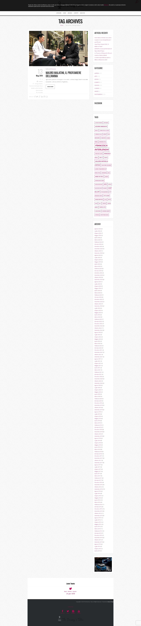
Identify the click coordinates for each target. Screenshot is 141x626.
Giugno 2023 (97, 310)
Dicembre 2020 (98, 376)
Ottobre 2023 (97, 304)
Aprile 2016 (97, 500)
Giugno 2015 (97, 522)
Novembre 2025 (98, 248)
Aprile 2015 (97, 526)
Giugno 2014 (97, 548)
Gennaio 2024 (98, 297)
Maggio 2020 (97, 392)
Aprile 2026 (97, 237)
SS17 (100, 203)
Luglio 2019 (97, 414)
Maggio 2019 (97, 418)
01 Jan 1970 (70, 594)
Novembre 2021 (98, 352)
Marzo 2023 (97, 317)
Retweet (70, 591)
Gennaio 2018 (98, 453)
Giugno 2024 (97, 286)
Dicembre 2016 (98, 482)
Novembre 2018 (98, 431)
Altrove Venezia (98, 122)
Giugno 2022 (97, 337)
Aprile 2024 (97, 290)
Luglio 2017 (97, 467)
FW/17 (101, 157)
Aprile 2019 (97, 420)
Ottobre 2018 (97, 434)
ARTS (95, 76)
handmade (103, 172)
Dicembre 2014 (98, 535)
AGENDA (96, 73)
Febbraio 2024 (98, 295)
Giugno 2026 (97, 233)
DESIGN (96, 79)
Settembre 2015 (98, 515)
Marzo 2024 (97, 292)
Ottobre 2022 (97, 328)
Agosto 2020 (97, 385)
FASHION (96, 85)
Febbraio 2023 (98, 319)
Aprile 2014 (97, 551)
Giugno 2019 (97, 416)
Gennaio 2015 (98, 533)
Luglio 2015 (97, 520)
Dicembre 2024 (98, 273)
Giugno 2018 (97, 442)
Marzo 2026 (97, 240)
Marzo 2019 (97, 423)
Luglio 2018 (97, 440)
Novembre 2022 (98, 326)
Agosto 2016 (97, 491)
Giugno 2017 (97, 469)
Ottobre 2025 (97, 251)
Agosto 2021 (97, 359)
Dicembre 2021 (98, 350)
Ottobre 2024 (97, 277)
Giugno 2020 (97, 390)
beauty (96, 130)
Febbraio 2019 (98, 425)
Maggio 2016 (97, 498)
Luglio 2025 (97, 257)
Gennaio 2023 (98, 321)
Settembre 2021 (98, 356)
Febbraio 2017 (98, 478)
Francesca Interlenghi (34, 86)
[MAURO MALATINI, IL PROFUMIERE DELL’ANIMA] (58, 48)
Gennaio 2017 (98, 480)
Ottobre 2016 (97, 487)
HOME (64, 13)
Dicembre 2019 (98, 403)
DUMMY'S (96, 82)
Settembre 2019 (98, 409)
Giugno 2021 (97, 363)
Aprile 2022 (97, 341)
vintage (97, 214)
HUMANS (41, 81)
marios (106, 176)
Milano (104, 188)
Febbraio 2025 (98, 268)
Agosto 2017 (97, 465)
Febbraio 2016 (98, 504)
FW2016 (105, 157)
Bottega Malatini (38, 83)
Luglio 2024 (97, 284)
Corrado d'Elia (98, 134)
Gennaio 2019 (98, 427)
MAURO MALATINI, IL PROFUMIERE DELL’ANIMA (63, 74)
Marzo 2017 (97, 476)
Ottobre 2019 (97, 407)
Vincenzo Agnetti (106, 211)
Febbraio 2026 (98, 242)
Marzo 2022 (97, 343)
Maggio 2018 (97, 445)
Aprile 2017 (97, 473)
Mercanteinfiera (98, 184)
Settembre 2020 (98, 383)
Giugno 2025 (97, 259)
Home (61, 25)
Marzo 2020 (97, 396)
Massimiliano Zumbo (99, 180)
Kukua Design (110, 601)
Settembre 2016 (98, 489)
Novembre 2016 (98, 484)
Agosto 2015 (97, 517)
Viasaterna (98, 211)
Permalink (40, 92)
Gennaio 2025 (98, 270)
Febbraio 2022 (98, 345)
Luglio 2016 (97, 493)
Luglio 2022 (97, 334)
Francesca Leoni (98, 153)
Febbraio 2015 (98, 531)
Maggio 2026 (97, 235)
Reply (65, 591)
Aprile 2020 (97, 394)
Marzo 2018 (97, 449)
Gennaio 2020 (98, 401)
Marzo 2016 (97, 502)
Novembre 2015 (98, 511)
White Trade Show (104, 214)
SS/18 (105, 199)
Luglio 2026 (97, 231)
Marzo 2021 (97, 370)
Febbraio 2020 (98, 398)
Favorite (74, 591)
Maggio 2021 (97, 365)
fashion (103, 138)
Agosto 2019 (97, 412)
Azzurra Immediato (101, 126)
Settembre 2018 (98, 436)
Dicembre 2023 (98, 299)
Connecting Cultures (104, 130)
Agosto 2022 (97, 332)
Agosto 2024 (97, 281)
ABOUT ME (82, 13)
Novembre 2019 (98, 405)
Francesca (53, 69)
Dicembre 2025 (98, 246)
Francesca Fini (102, 141)
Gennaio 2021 (98, 374)
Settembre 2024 (98, 279)
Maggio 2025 (97, 262)
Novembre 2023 (98, 301)
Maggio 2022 (97, 339)
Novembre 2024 (98, 275)
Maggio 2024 (97, 288)
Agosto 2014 (97, 544)
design (104, 134)
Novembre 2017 (98, 458)
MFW (105, 184)
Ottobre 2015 (97, 513)
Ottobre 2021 (97, 354)
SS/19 (109, 199)
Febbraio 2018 (98, 451)
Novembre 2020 (98, 378)
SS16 (96, 203)
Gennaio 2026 (98, 244)
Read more (50, 86)
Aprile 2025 (97, 264)
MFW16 (109, 184)
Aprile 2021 (97, 367)
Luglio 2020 (97, 387)
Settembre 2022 (98, 330)
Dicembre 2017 (98, 456)
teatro (104, 203)
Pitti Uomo (106, 195)
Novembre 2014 (98, 537)
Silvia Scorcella (39, 90)
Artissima (106, 122)
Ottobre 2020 (97, 381)
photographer (104, 191)
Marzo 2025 (97, 266)
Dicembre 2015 (98, 509)
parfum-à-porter (38, 88)
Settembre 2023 (98, 306)
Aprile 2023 (97, 315)
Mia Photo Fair (98, 188)
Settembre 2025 (98, 253)
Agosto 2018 (97, 438)
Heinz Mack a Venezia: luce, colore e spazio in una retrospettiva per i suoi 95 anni (102, 40)
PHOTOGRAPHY (98, 94)
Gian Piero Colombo (106, 165)
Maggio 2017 (97, 471)
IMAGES (96, 91)
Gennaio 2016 (98, 506)
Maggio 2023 (97, 312)
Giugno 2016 (97, 495)
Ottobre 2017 (97, 460)
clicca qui (106, 5)
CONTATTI (76, 13)
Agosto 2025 (97, 255)
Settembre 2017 (98, 462)
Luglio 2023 (97, 308)
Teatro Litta (102, 207)
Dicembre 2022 (98, 323)
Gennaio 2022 (98, 348)
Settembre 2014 (98, 542)
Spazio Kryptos (99, 199)
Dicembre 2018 (98, 429)
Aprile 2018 (97, 447)
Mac (109, 172)
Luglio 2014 (97, 546)
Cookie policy (70, 606)
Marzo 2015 (97, 528)
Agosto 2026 (97, 229)
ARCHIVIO (70, 13)
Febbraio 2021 (98, 372)
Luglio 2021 (97, 361)
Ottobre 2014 (97, 539)
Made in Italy (99, 176)
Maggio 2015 (97, 524)
